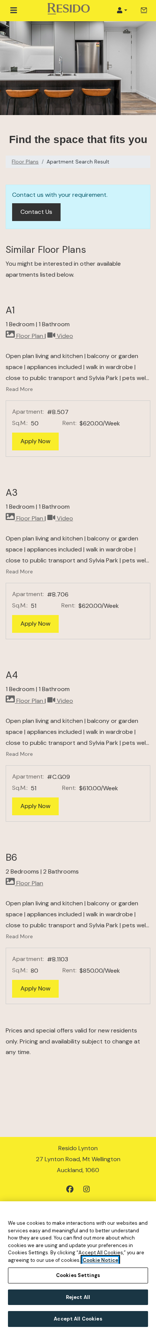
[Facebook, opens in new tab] (69, 1189)
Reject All (78, 1297)
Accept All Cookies (78, 1319)
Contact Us (40, 211)
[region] (78, 1267)
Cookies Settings (78, 1275)
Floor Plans (25, 161)
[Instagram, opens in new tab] (86, 1189)
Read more (19, 388)
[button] (122, 10)
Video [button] (64, 336)
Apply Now (39, 441)
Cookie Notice (100, 1260)
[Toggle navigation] (13, 10)
